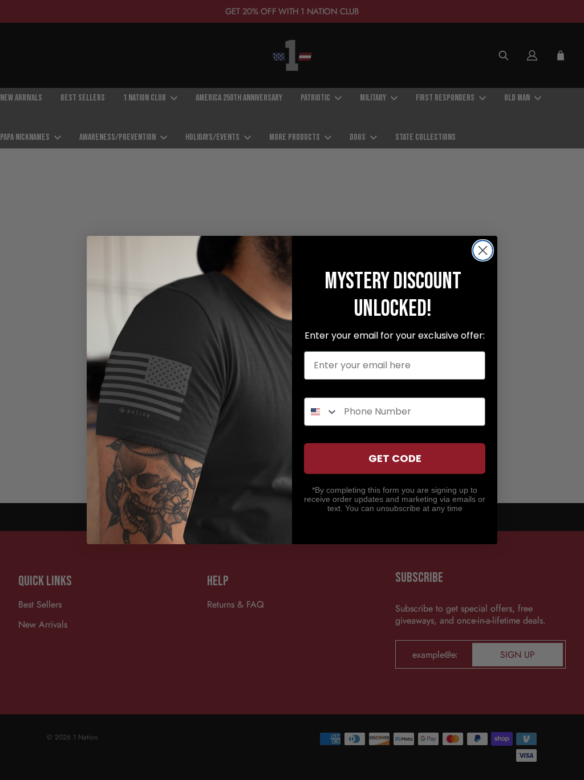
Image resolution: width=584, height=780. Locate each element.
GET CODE (394, 458)
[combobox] (321, 411)
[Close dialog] (483, 250)
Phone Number (339, 386)
